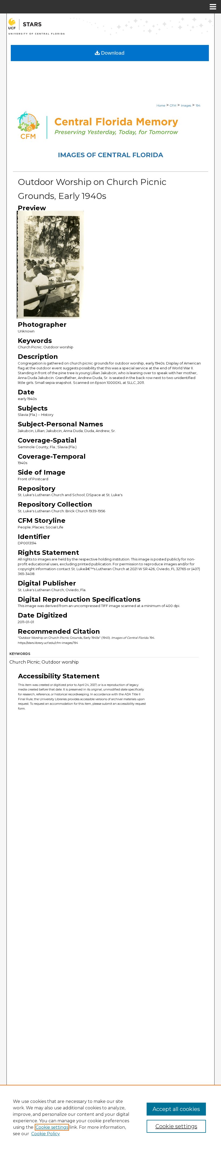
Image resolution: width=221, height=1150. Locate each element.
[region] (110, 1117)
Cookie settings (52, 1127)
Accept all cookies (176, 1109)
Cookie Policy (45, 1133)
